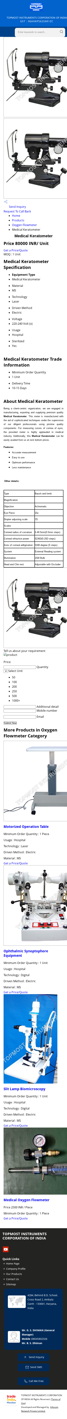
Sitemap (11, 1284)
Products (18, 220)
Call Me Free (36, 1381)
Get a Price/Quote (16, 250)
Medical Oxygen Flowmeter (26, 1200)
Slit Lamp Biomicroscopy (24, 1089)
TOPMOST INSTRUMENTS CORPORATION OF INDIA (37, 19)
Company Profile (16, 1268)
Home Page (12, 1263)
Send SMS (36, 1367)
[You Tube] (6, 1251)
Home (16, 216)
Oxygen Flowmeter (24, 225)
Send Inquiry (17, 207)
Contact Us (12, 1279)
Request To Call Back (17, 211)
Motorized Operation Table (26, 826)
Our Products (14, 1274)
